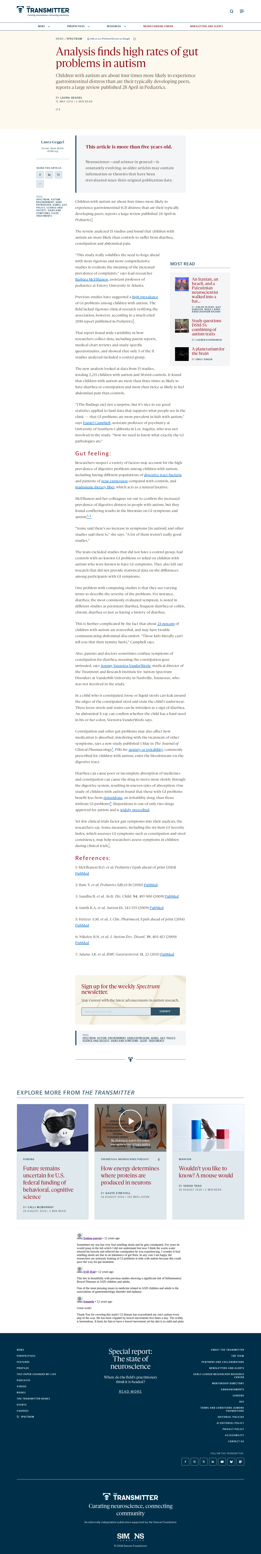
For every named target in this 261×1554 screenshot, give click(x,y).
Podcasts (23, 1380)
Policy (40, 207)
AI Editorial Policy (230, 1423)
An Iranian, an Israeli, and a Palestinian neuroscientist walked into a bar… (205, 290)
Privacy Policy (233, 1429)
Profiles (23, 1368)
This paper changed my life (36, 1374)
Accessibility (234, 1435)
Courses (22, 1411)
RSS (241, 1401)
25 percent (166, 624)
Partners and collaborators (223, 1362)
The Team (237, 1356)
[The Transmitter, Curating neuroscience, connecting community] (43, 11)
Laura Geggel (71, 97)
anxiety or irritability (146, 750)
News (41, 26)
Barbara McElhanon (91, 280)
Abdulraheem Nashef (206, 311)
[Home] (130, 1496)
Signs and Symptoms (48, 211)
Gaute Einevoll (118, 1193)
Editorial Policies (231, 1417)
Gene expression (49, 203)
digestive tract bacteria (163, 475)
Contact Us (236, 1441)
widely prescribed (134, 810)
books (33, 1398)
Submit (165, 1011)
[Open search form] (231, 11)
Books (21, 1392)
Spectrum (74, 38)
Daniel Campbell (96, 423)
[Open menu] (242, 11)
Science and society (96, 1040)
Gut (64, 205)
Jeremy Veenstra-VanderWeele (126, 666)
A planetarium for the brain (208, 351)
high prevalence (145, 297)
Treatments (44, 216)
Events (22, 1404)
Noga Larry (212, 309)
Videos (22, 1386)
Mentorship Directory (228, 1383)
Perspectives (76, 26)
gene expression (114, 481)
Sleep (54, 213)
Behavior (185, 1159)
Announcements (232, 1389)
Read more (130, 1392)
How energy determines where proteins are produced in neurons (130, 1176)
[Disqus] (130, 1279)
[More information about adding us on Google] (134, 39)
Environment (45, 202)
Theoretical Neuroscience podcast (125, 1159)
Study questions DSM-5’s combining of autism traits (206, 328)
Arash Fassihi (205, 307)
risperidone (113, 798)
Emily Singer (204, 359)
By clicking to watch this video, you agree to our (130, 1142)
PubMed (82, 874)
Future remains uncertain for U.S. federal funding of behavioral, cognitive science (48, 1183)
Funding (28, 1159)
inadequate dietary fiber (94, 487)
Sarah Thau (192, 1186)
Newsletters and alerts (226, 1368)
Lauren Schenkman (209, 340)
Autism (55, 199)
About (227, 1350)
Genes (57, 205)
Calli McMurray (41, 1207)
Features (23, 1362)
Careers (238, 1395)
